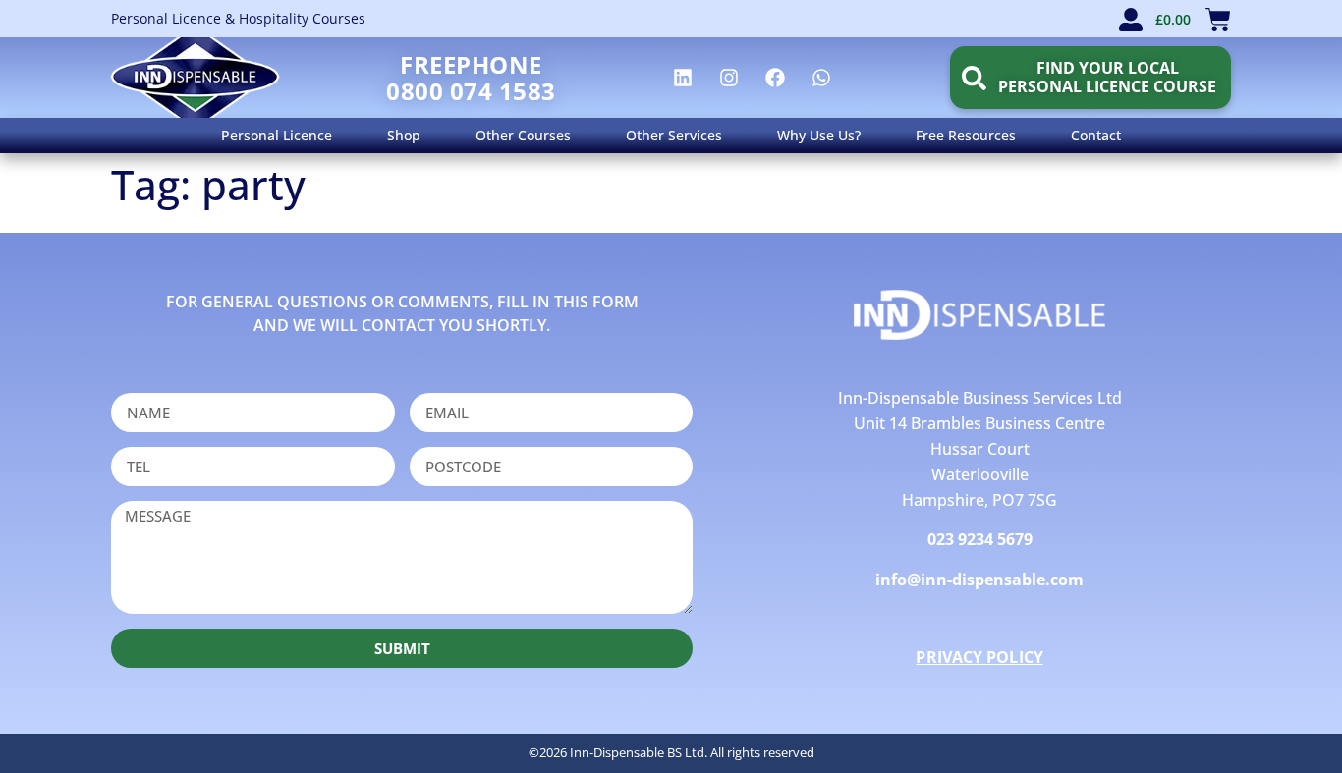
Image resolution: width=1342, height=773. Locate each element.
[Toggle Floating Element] (1271, 721)
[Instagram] (729, 77)
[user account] (1131, 19)
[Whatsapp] (821, 77)
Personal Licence (276, 135)
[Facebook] (775, 77)
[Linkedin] (682, 77)
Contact (1096, 135)
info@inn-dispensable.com (979, 579)
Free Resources (966, 135)
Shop (403, 135)
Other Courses (523, 135)
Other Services (674, 135)
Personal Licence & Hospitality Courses (238, 18)
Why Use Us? (819, 135)
